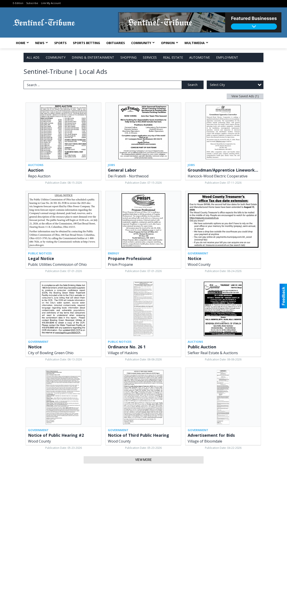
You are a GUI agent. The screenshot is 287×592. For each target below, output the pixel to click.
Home (20, 43)
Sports (60, 43)
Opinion (168, 43)
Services (150, 57)
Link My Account (51, 3)
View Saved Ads (245, 96)
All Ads (33, 57)
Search (193, 85)
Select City (217, 85)
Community (141, 43)
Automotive (199, 57)
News (39, 43)
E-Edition (18, 3)
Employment (227, 57)
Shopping (128, 57)
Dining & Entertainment (93, 57)
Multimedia (195, 43)
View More (143, 460)
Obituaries (115, 43)
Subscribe (32, 3)
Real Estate (173, 57)
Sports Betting (86, 43)
